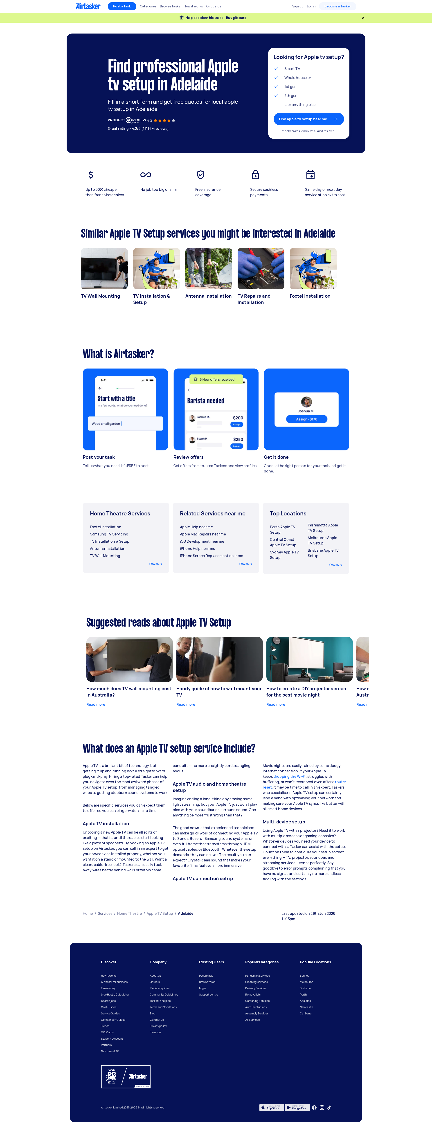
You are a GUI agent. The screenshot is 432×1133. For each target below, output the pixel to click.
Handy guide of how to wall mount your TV (219, 692)
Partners (106, 1045)
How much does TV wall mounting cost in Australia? (128, 692)
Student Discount (112, 1039)
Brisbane (305, 988)
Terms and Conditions (163, 1007)
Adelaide (305, 1001)
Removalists (253, 994)
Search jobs (108, 1001)
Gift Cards (107, 1032)
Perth (303, 994)
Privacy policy (158, 1026)
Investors (155, 1032)
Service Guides (110, 1013)
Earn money (108, 988)
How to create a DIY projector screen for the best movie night (306, 692)
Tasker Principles (160, 1001)
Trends (105, 1026)
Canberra (306, 1013)
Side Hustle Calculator (115, 994)
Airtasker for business (114, 982)
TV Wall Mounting (100, 296)
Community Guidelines (164, 994)
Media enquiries (159, 988)
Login (202, 988)
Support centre (208, 994)
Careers (155, 982)
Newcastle (306, 1007)
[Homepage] (88, 6)
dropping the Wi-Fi (290, 776)
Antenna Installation (208, 296)
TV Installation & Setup (151, 299)
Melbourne (306, 982)
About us (155, 976)
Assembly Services (256, 1013)
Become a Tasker (337, 6)
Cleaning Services (256, 982)
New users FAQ (110, 1051)
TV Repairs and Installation (254, 299)
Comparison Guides (113, 1020)
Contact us (157, 1020)
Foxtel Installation (310, 296)
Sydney (304, 976)
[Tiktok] (329, 1108)
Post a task (122, 6)
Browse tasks (207, 982)
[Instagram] (322, 1107)
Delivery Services (255, 988)
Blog (152, 1013)
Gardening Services (257, 1001)
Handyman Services (257, 976)
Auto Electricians (256, 1007)
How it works (108, 976)
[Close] (363, 18)
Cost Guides (108, 1007)
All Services (252, 1020)
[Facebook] (314, 1107)
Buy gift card (236, 18)
